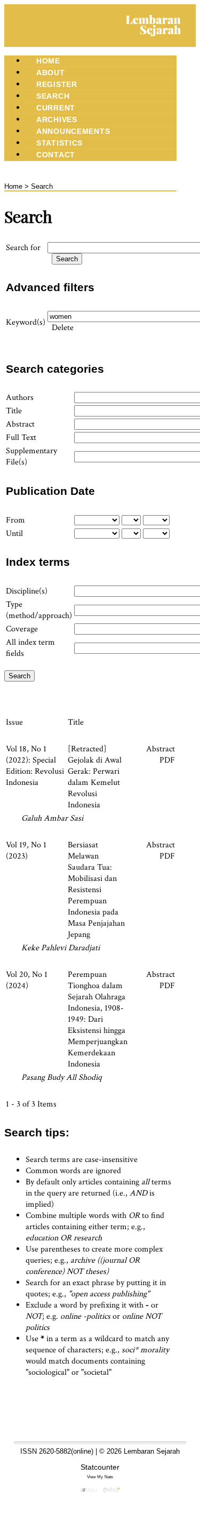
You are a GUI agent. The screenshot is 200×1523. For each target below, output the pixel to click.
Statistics (59, 143)
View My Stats (100, 1476)
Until (14, 533)
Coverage (22, 629)
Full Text (21, 437)
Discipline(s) (26, 591)
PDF (167, 760)
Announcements (73, 131)
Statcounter (100, 1467)
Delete (63, 327)
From (15, 520)
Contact (55, 154)
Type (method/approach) (39, 610)
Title (14, 410)
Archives (56, 119)
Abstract (20, 424)
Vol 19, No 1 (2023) (26, 850)
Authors (20, 397)
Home (48, 61)
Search (52, 96)
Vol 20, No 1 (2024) (26, 980)
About (50, 72)
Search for (23, 247)
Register (56, 84)
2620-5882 (55, 1451)
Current (55, 107)
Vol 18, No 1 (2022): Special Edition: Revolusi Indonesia (35, 765)
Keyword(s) (25, 322)
